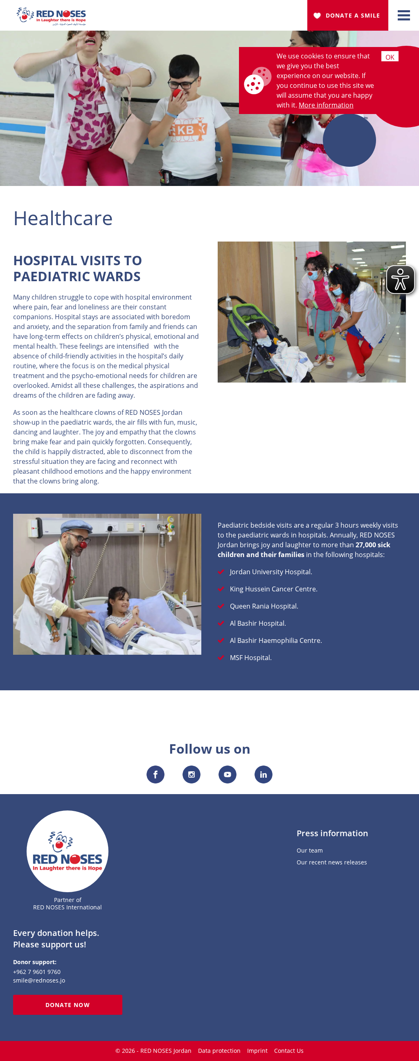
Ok (389, 57)
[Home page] (67, 851)
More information (326, 105)
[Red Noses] (51, 12)
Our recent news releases (332, 862)
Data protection (219, 1050)
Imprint (257, 1050)
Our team (310, 850)
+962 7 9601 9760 (37, 972)
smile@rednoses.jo (39, 980)
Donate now (67, 1005)
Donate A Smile (353, 15)
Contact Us (289, 1050)
